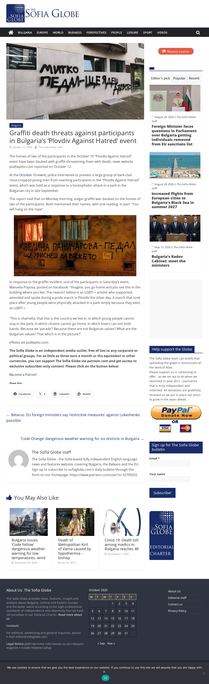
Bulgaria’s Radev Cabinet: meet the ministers (169, 261)
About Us (174, 591)
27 (99, 633)
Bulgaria (25, 32)
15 (112, 618)
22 (112, 626)
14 (106, 618)
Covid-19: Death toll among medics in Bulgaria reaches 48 (122, 544)
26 (92, 633)
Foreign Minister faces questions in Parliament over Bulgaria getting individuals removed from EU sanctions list (174, 135)
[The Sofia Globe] (11, 32)
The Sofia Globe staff (50, 147)
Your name (157, 474)
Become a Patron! (23, 374)
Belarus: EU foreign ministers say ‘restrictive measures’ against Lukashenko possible (73, 417)
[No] (204, 673)
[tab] (160, 79)
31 (126, 633)
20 (99, 626)
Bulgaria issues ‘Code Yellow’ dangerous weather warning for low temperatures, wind (28, 549)
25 (133, 626)
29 (112, 633)
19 (92, 626)
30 (119, 633)
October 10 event (32, 175)
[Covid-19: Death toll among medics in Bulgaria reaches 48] (122, 510)
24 (126, 626)
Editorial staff (177, 598)
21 (106, 626)
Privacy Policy (177, 611)
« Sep (101, 643)
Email (154, 458)
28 (106, 633)
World (58, 32)
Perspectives (96, 32)
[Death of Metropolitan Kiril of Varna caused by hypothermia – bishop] (75, 510)
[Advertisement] (176, 309)
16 (119, 618)
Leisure (132, 32)
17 (126, 618)
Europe (42, 32)
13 (99, 618)
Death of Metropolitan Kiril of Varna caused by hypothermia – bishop (74, 549)
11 (133, 611)
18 (133, 618)
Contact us (175, 604)
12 (92, 618)
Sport (147, 32)
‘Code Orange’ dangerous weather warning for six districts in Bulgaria (82, 438)
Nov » (111, 643)
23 (119, 626)
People (116, 32)
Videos (162, 32)
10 (126, 611)
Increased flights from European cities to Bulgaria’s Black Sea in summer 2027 (173, 200)
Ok (105, 678)
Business (75, 32)
